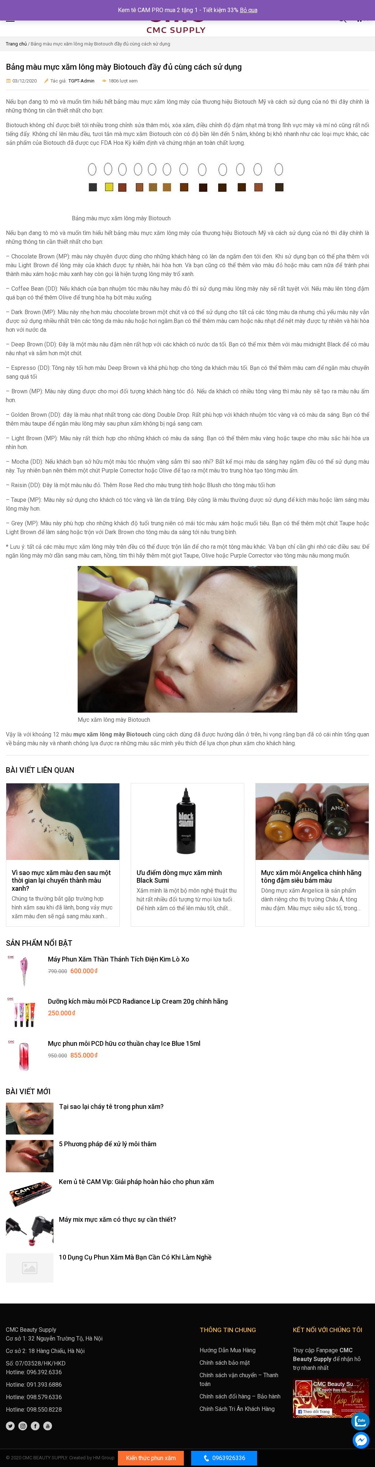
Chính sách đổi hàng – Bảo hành (240, 1396)
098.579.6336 (44, 1397)
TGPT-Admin (81, 81)
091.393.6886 (44, 1384)
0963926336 (228, 1458)
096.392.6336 (44, 1372)
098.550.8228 (44, 1409)
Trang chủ (16, 44)
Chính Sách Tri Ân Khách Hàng (237, 1408)
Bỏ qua (248, 10)
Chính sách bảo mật (225, 1362)
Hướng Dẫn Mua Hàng (228, 1350)
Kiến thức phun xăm (151, 1458)
